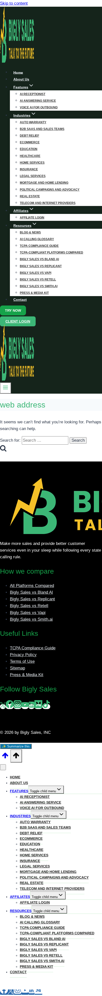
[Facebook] (10, 706)
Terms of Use (22, 661)
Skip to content (14, 3)
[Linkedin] (31, 706)
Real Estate (30, 196)
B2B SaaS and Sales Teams (42, 129)
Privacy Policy (23, 654)
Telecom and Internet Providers (48, 203)
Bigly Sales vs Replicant (41, 266)
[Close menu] (3, 767)
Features (19, 791)
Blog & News (30, 232)
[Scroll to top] (5, 757)
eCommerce (30, 142)
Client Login (17, 321)
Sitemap (17, 668)
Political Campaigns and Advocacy (49, 189)
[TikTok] (46, 706)
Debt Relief (29, 135)
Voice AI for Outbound (42, 808)
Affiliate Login (35, 902)
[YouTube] (25, 706)
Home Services (32, 162)
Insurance (29, 169)
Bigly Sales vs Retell (38, 279)
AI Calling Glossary (37, 239)
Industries (20, 816)
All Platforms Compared (32, 585)
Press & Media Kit (34, 293)
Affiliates (20, 897)
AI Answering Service (38, 100)
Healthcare (30, 156)
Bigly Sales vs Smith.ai (38, 286)
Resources (20, 911)
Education (28, 149)
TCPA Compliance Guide (39, 246)
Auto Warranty (33, 122)
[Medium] (38, 706)
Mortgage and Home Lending (44, 182)
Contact (20, 300)
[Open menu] (5, 388)
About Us (19, 783)
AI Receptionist (32, 94)
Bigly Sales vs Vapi (35, 273)
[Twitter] (3, 706)
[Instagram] (18, 706)
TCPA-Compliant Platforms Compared (51, 252)
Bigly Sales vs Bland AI (39, 259)
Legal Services (33, 176)
